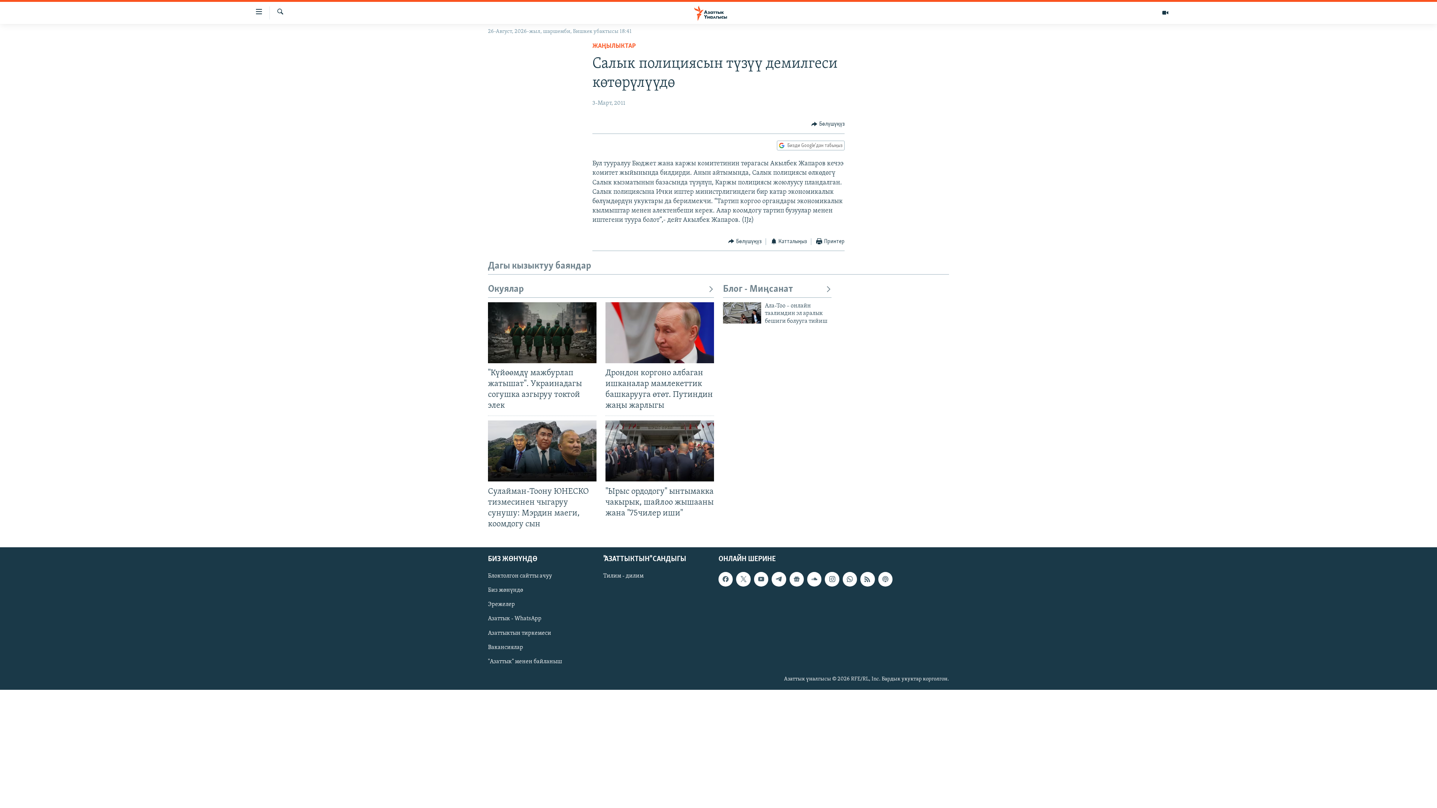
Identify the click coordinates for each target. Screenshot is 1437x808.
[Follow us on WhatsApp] (850, 579)
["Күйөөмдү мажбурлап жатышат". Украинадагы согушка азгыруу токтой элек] (542, 332)
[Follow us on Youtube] (761, 579)
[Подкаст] (885, 579)
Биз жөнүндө (505, 590)
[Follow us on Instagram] (832, 579)
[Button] (828, 124)
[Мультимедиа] (1165, 12)
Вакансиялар (505, 648)
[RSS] (867, 579)
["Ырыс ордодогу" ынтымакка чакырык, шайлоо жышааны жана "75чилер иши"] (659, 450)
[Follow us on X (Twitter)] (743, 579)
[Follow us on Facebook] (725, 579)
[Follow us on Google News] (797, 579)
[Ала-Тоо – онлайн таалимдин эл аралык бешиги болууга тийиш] (742, 313)
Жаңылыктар (614, 46)
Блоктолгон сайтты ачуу (520, 576)
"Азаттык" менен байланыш (525, 662)
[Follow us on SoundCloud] (814, 579)
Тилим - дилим (623, 576)
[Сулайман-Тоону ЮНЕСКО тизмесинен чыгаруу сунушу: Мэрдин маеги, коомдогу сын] (542, 450)
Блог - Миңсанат (758, 289)
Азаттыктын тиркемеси (519, 633)
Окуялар (506, 289)
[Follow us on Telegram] (779, 579)
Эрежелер (501, 605)
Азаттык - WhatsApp (514, 619)
